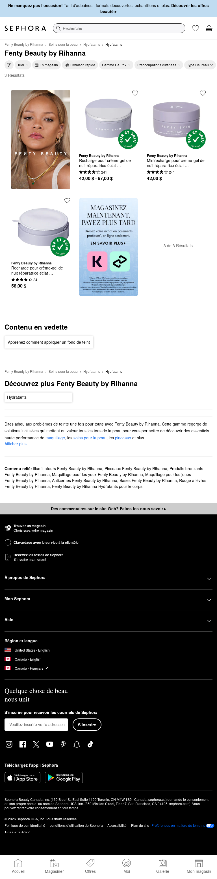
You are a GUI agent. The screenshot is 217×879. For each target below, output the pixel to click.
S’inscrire (87, 724)
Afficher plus (16, 443)
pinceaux (123, 437)
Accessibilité (117, 825)
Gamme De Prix (114, 64)
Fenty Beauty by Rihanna (24, 44)
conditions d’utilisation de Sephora (76, 825)
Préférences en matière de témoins (178, 825)
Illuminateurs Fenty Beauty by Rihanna (67, 468)
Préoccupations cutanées (156, 64)
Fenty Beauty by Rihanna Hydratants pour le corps (97, 486)
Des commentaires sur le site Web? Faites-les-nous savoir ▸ (108, 508)
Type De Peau (198, 64)
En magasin (49, 64)
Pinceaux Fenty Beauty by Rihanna (136, 468)
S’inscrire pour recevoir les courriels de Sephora (51, 712)
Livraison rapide (82, 64)
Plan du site (140, 825)
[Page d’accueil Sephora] (25, 28)
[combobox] (119, 28)
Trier (21, 64)
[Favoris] (195, 28)
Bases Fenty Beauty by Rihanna (148, 480)
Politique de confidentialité (25, 825)
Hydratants (91, 44)
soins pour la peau (90, 437)
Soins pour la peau (63, 44)
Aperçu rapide (108, 145)
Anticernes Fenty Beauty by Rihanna (84, 480)
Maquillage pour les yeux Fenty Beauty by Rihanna (97, 474)
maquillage (55, 437)
